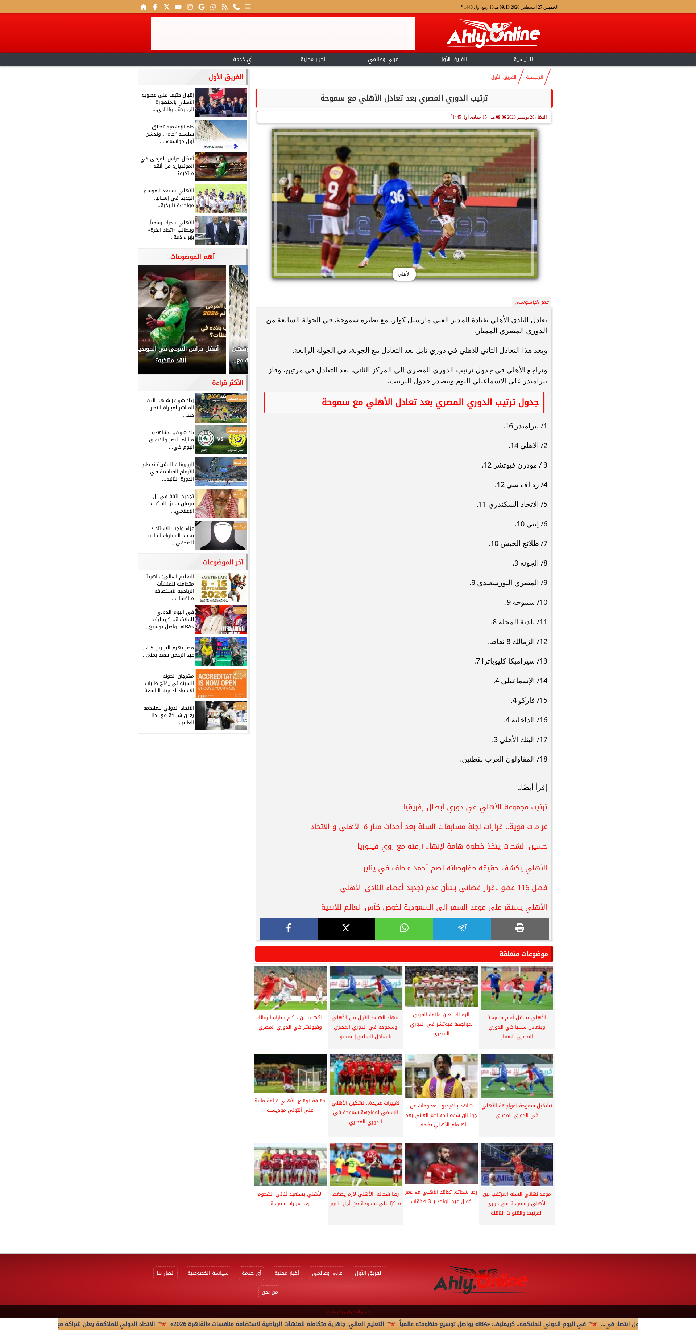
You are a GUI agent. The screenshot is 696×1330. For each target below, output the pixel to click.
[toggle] (173, 58)
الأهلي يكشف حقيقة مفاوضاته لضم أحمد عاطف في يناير (455, 868)
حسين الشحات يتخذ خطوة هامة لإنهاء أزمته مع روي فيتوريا (452, 846)
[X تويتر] (167, 6)
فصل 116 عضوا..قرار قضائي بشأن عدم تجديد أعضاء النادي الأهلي (443, 887)
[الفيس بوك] (155, 6)
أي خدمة (243, 59)
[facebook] (289, 929)
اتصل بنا (166, 1273)
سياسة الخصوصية (208, 1273)
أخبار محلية (313, 59)
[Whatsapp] (213, 6)
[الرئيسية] (143, 6)
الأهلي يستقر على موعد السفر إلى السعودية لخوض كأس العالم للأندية (434, 907)
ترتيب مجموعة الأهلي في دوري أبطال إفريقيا (475, 807)
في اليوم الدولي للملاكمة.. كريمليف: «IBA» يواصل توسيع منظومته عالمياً (545, 1324)
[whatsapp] (404, 929)
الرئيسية (523, 59)
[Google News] (201, 6)
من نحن (270, 1292)
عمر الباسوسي (531, 302)
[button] (153, 323)
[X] (347, 929)
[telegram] (462, 929)
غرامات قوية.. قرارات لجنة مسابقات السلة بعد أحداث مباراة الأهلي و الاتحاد (429, 826)
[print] (520, 929)
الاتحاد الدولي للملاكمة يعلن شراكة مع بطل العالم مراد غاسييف (127, 1324)
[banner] (283, 33)
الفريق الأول (453, 59)
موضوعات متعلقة (524, 954)
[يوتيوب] (178, 6)
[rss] (225, 6)
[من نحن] (236, 6)
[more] (248, 6)
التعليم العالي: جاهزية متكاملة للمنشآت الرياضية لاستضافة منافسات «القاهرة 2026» (330, 1324)
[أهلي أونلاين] (493, 34)
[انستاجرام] (190, 6)
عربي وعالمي (383, 59)
